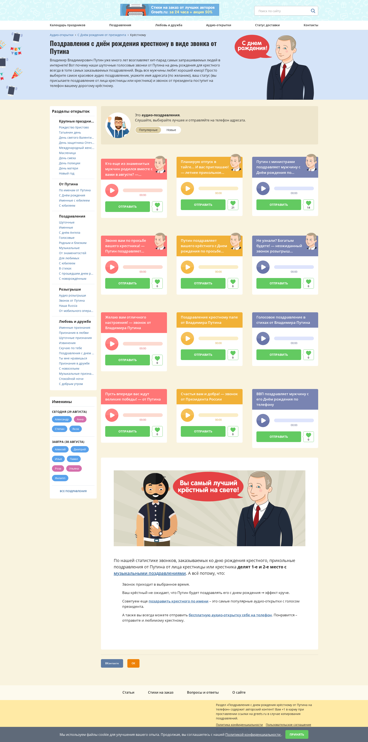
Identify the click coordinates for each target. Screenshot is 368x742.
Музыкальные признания (77, 374)
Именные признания (74, 328)
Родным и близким (72, 243)
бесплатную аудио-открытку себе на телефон (230, 614)
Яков (75, 429)
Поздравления (120, 25)
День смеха (67, 158)
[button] (111, 190)
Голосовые (67, 238)
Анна (80, 419)
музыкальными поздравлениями (150, 573)
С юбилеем (67, 205)
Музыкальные (69, 248)
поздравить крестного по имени (178, 601)
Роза (58, 468)
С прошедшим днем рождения (77, 273)
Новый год (66, 173)
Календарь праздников (67, 25)
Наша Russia (68, 306)
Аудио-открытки (218, 25)
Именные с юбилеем (74, 200)
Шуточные (67, 222)
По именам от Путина (75, 190)
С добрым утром (71, 384)
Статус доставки (267, 25)
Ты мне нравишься (73, 358)
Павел (74, 459)
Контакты (311, 25)
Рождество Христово (74, 127)
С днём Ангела (69, 233)
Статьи (128, 692)
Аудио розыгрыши (72, 295)
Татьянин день (70, 132)
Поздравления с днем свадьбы (77, 353)
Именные (66, 227)
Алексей (60, 449)
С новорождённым (72, 279)
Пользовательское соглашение (288, 725)
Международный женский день (77, 148)
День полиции (69, 163)
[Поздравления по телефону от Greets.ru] (67, 10)
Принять (297, 734)
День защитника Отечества (77, 143)
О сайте (239, 692)
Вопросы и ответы (203, 692)
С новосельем (69, 368)
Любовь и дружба (168, 25)
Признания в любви (74, 333)
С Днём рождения (72, 195)
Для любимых (69, 258)
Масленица (67, 153)
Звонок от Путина (72, 300)
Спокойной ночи (71, 379)
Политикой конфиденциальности (253, 734)
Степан (59, 429)
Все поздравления (73, 491)
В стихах (65, 268)
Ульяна (74, 468)
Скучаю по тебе (70, 348)
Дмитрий (80, 449)
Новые (171, 130)
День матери (68, 168)
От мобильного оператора (77, 311)
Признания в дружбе (74, 363)
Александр (62, 419)
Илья (58, 459)
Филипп (60, 478)
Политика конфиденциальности (239, 725)
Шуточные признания (75, 338)
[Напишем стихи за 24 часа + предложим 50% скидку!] (169, 10)
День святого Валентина (77, 137)
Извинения (67, 343)
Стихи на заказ (160, 692)
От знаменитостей (72, 253)
